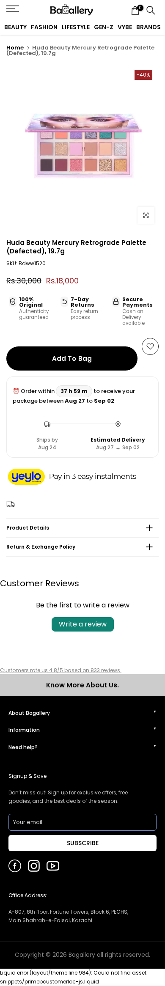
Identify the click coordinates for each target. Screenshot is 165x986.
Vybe (125, 27)
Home (15, 47)
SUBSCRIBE (83, 843)
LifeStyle (76, 27)
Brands (148, 27)
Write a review (83, 624)
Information (24, 729)
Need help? (23, 747)
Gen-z (103, 27)
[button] (80, 477)
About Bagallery (29, 713)
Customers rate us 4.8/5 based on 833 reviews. (60, 670)
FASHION (44, 27)
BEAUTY (15, 27)
